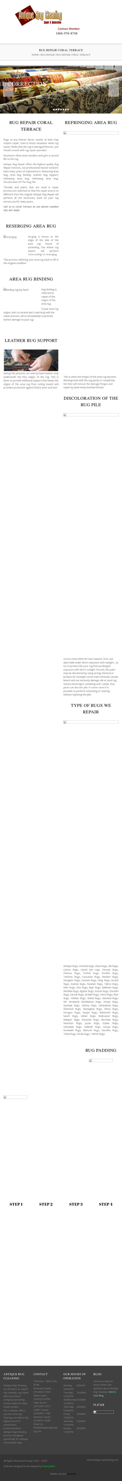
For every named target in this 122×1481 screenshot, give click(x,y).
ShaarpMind (48, 1466)
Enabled (71, 1473)
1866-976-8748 (67, 33)
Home (35, 54)
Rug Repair (47, 54)
